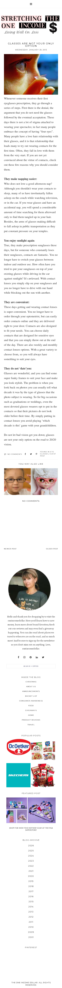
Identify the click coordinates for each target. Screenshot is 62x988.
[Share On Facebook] (25, 454)
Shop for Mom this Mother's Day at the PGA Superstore (31, 829)
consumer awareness (31, 701)
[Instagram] (24, 657)
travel (31, 725)
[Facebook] (18, 657)
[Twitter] (43, 657)
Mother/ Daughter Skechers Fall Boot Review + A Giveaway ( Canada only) (18, 775)
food (31, 706)
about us (31, 686)
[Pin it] (36, 454)
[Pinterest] (31, 657)
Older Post (52, 549)
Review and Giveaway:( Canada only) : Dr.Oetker (18, 747)
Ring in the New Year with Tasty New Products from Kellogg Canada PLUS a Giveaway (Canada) (43, 750)
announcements (31, 691)
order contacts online (16, 321)
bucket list (31, 696)
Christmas (31, 682)
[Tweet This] (31, 454)
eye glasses (47, 453)
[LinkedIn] (37, 657)
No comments (14, 454)
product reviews (31, 720)
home (31, 715)
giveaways (31, 710)
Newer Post (10, 549)
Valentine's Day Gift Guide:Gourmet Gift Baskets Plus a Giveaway (43, 775)
